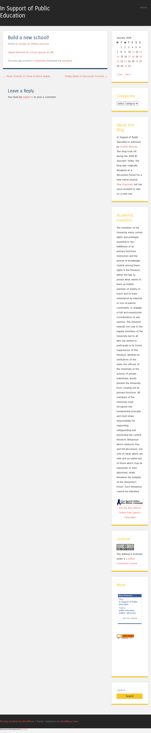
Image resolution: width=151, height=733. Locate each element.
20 (140, 56)
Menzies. (133, 146)
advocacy (131, 613)
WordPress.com (69, 721)
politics (122, 613)
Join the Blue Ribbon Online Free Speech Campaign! (129, 512)
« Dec (120, 74)
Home (143, 7)
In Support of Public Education (25, 12)
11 (133, 51)
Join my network (129, 618)
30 (125, 66)
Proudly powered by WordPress (17, 721)
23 (125, 61)
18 (133, 56)
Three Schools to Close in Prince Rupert (26, 76)
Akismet (24, 729)
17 (129, 56)
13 (140, 51)
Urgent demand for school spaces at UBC (31, 52)
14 (118, 56)
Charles (124, 146)
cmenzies (44, 44)
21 (118, 61)
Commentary (39, 60)
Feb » (128, 74)
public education (126, 610)
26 (136, 61)
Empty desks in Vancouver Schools (86, 76)
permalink (67, 60)
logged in (28, 97)
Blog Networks (126, 595)
